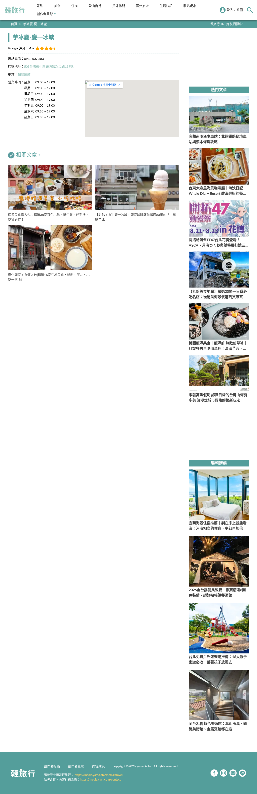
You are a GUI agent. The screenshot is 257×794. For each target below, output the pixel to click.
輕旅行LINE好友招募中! (226, 24)
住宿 (74, 6)
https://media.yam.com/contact (100, 779)
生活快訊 (166, 6)
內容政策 (98, 766)
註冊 (240, 10)
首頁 (14, 24)
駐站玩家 (189, 6)
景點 (40, 6)
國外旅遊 (142, 6)
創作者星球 (45, 14)
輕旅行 (14, 10)
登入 (230, 10)
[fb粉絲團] (214, 773)
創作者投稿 (52, 766)
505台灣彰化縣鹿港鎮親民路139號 (48, 66)
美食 (57, 6)
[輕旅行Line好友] (242, 773)
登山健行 (95, 6)
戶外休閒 (118, 6)
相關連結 (24, 74)
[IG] (223, 773)
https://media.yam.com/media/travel (99, 775)
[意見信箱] (233, 773)
